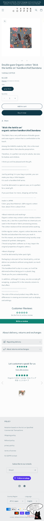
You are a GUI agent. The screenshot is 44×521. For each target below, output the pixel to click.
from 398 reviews (22, 370)
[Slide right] (26, 60)
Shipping (4, 81)
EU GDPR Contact (11, 456)
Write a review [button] (22, 321)
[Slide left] (17, 60)
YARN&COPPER (19, 517)
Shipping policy (10, 435)
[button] (2, 10)
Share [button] (6, 121)
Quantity (4, 94)
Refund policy (10, 440)
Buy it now (22, 113)
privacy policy (9, 445)
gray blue (7, 89)
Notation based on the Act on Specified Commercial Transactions (19, 428)
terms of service (10, 451)
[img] (22, 366)
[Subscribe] (34, 470)
